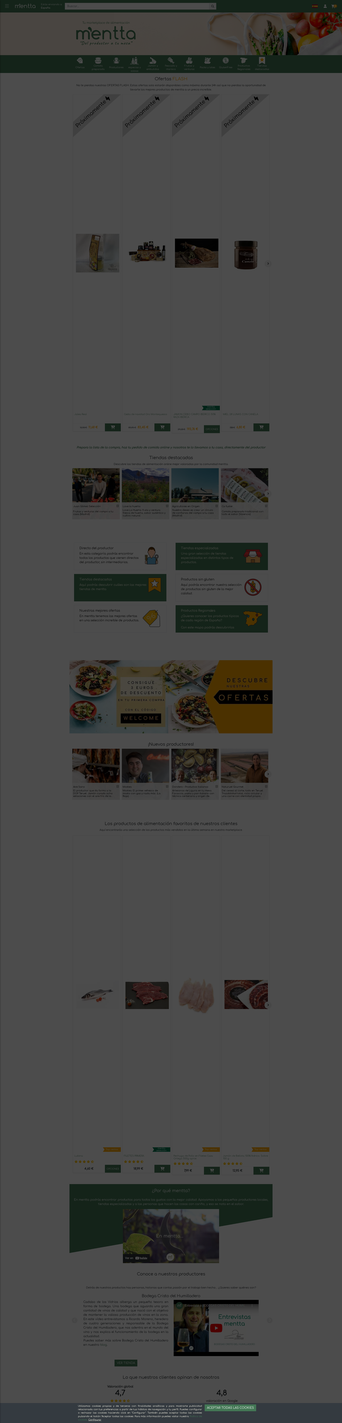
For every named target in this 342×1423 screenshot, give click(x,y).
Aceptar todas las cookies (230, 1407)
